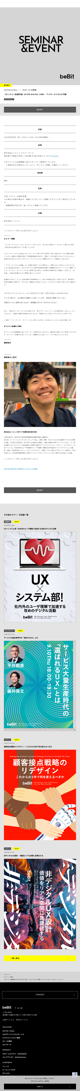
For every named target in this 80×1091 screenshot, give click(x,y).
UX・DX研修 (7, 1041)
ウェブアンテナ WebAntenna (14, 1057)
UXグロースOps (9, 1031)
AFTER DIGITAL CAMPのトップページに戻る (21, 469)
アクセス (54, 156)
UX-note (6, 1073)
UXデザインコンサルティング (13, 1034)
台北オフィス (21, 1020)
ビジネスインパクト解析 (11, 1038)
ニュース (6, 1066)
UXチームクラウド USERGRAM (14, 1054)
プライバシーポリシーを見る (40, 1081)
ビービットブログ (9, 1070)
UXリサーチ (7, 1045)
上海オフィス (7, 1020)
